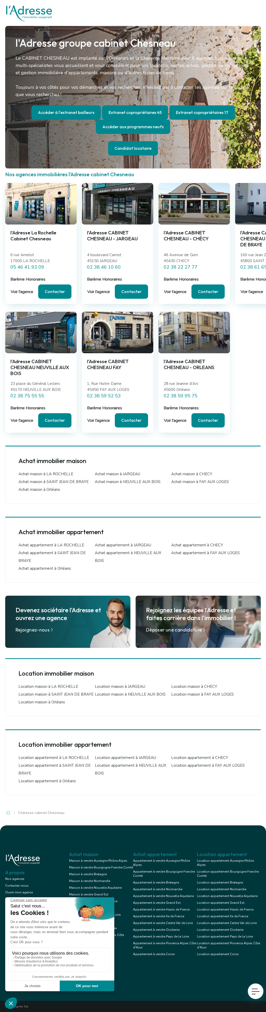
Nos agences (14, 879)
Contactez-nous (17, 886)
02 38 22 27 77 (180, 267)
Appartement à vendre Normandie (157, 889)
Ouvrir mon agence (19, 892)
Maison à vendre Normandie (89, 881)
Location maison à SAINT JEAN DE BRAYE (56, 694)
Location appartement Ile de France (222, 916)
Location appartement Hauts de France (225, 909)
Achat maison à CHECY (191, 474)
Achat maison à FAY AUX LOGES (200, 481)
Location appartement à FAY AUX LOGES (208, 765)
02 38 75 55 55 (27, 396)
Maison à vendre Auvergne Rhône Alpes (98, 861)
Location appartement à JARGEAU (125, 757)
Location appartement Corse (217, 954)
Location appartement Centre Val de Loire (227, 923)
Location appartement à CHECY (199, 757)
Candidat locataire (133, 148)
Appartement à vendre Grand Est (157, 903)
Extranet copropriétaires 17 (202, 112)
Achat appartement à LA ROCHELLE (51, 545)
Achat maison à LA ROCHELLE (45, 474)
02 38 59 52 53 (104, 396)
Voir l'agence (22, 292)
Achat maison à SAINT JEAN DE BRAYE (53, 481)
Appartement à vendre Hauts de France (161, 909)
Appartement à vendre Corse (154, 954)
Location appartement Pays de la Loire (225, 936)
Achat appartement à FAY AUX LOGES (205, 552)
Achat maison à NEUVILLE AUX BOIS (128, 481)
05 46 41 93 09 (27, 267)
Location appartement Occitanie (220, 930)
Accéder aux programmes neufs (133, 126)
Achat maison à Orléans (39, 489)
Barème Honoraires (27, 279)
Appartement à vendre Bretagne (156, 882)
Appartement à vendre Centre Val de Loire (163, 923)
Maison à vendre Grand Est (88, 894)
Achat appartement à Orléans (44, 568)
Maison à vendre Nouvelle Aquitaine (95, 888)
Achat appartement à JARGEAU (123, 545)
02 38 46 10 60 (104, 267)
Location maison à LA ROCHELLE (48, 686)
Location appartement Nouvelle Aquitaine (227, 896)
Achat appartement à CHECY (197, 545)
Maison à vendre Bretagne (88, 874)
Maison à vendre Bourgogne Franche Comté (101, 867)
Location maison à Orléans (41, 702)
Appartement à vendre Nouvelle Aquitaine (163, 896)
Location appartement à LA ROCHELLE (53, 757)
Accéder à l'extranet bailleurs (66, 112)
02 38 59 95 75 (180, 396)
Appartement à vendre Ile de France (158, 916)
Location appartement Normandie (221, 889)
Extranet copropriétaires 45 (135, 112)
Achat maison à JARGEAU (117, 474)
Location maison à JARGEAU (120, 686)
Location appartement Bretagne (220, 882)
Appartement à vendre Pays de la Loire (161, 936)
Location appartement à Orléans (47, 781)
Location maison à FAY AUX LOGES (202, 694)
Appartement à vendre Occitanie (156, 930)
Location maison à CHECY (194, 686)
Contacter (55, 291)
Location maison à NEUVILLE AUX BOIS (130, 694)
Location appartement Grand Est (220, 903)
